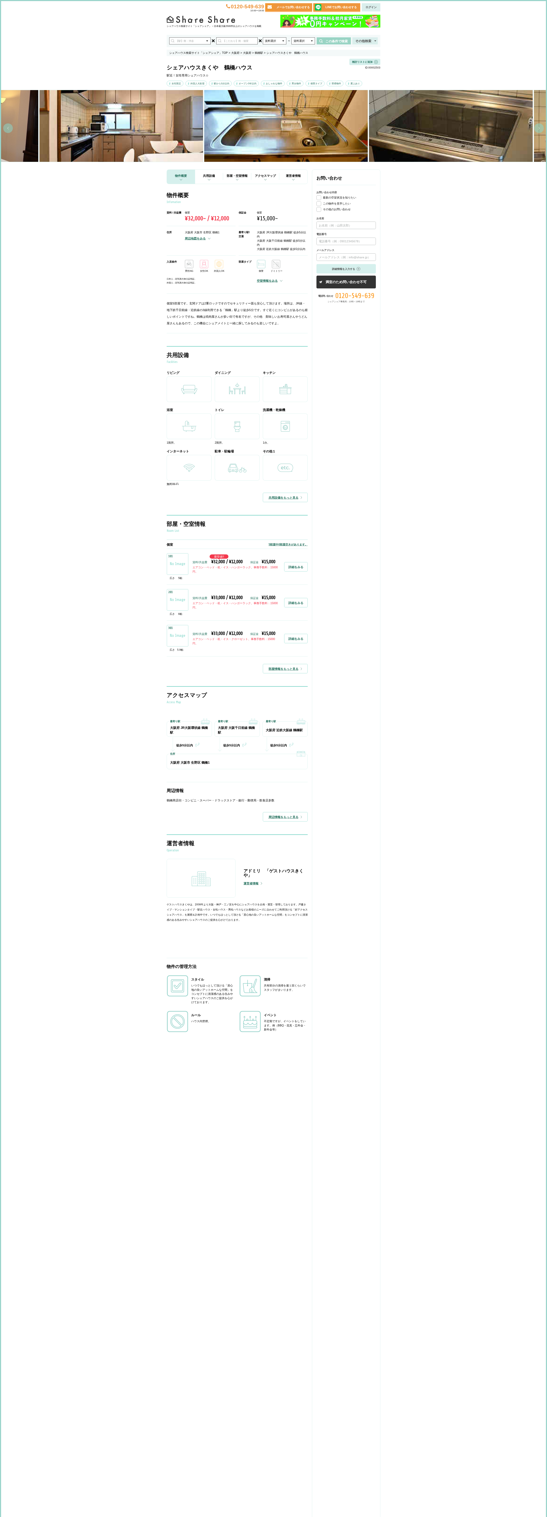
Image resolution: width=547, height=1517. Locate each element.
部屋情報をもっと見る (283, 669)
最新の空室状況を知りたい (339, 197)
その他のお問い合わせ (337, 209)
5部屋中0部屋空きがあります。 (288, 544)
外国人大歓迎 (197, 83)
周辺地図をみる (195, 238)
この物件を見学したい (337, 203)
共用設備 (209, 175)
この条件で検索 (336, 41)
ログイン (371, 7)
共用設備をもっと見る (283, 497)
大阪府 (235, 52)
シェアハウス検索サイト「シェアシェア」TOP (198, 52)
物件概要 (181, 175)
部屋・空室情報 (237, 175)
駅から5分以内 (221, 83)
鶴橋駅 (259, 52)
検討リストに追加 (362, 61)
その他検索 (363, 41)
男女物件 (296, 83)
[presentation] (8, 128)
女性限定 (176, 83)
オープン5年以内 (247, 83)
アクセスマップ (265, 175)
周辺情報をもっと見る (283, 817)
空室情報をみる (267, 280)
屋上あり (355, 83)
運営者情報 (293, 175)
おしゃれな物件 (274, 83)
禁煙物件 (336, 83)
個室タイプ (316, 83)
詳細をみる (295, 567)
